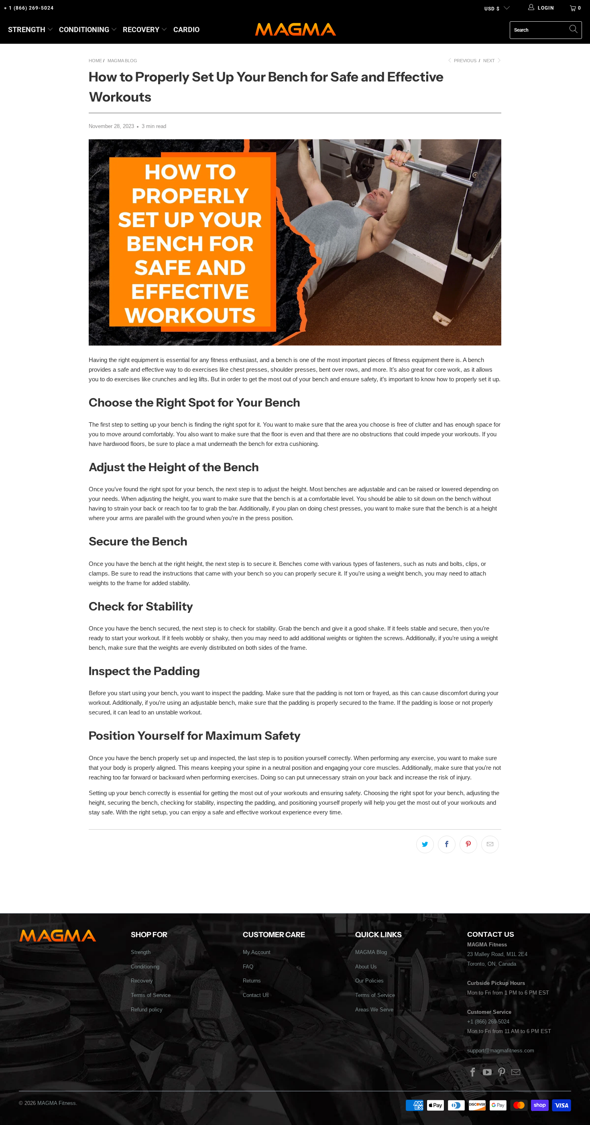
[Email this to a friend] (490, 844)
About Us (366, 967)
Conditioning (84, 29)
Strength (26, 29)
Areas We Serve (374, 1010)
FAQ (248, 967)
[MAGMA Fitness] (295, 30)
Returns (252, 981)
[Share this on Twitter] (425, 844)
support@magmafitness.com (500, 1051)
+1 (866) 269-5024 (488, 1022)
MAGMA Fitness (56, 1103)
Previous (464, 60)
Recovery (141, 29)
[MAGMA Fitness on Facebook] (473, 1073)
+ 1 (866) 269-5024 (29, 8)
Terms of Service (151, 995)
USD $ (492, 9)
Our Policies (369, 981)
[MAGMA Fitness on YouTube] (488, 1073)
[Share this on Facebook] (447, 844)
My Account (257, 952)
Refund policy (147, 1010)
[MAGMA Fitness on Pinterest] (502, 1073)
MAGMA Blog (371, 952)
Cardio (186, 29)
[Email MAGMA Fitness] (516, 1073)
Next (489, 60)
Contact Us (256, 995)
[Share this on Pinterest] (468, 844)
